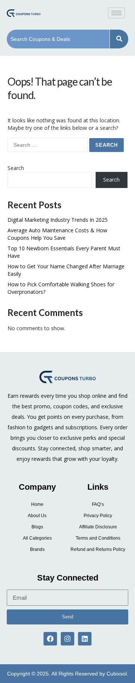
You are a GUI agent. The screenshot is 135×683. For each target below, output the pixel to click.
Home (37, 504)
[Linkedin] (85, 638)
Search (16, 168)
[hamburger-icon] (116, 13)
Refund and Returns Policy (97, 549)
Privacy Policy (98, 515)
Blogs (37, 527)
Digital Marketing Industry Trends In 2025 (58, 219)
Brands (37, 549)
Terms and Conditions (98, 538)
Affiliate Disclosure (98, 527)
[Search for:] (48, 144)
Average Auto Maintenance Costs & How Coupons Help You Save (57, 234)
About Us (37, 515)
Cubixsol (116, 674)
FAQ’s (98, 504)
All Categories (37, 538)
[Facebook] (50, 638)
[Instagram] (67, 638)
